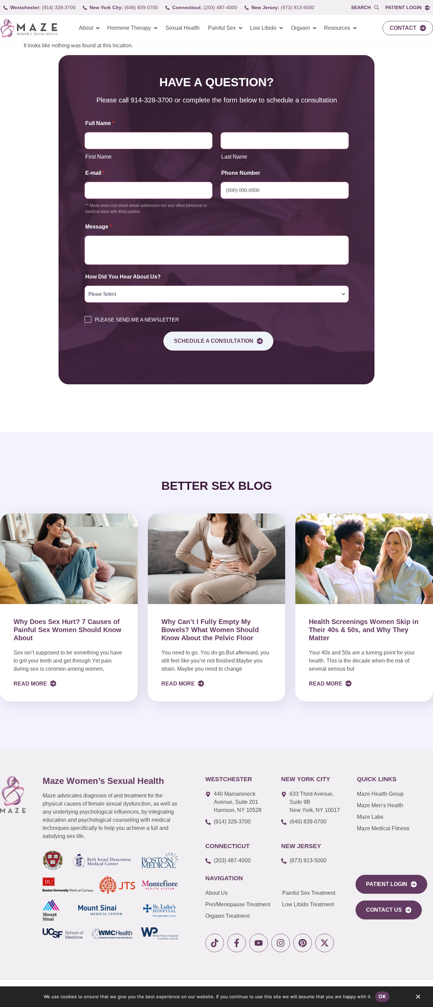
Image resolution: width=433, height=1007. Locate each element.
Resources (337, 28)
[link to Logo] (28, 28)
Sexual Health (182, 28)
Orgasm (300, 28)
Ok (382, 996)
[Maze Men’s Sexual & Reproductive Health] (13, 794)
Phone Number (240, 173)
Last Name (234, 157)
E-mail (95, 173)
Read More (31, 684)
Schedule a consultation (213, 341)
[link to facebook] (236, 943)
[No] (418, 998)
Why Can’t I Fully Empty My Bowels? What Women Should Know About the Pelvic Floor (210, 630)
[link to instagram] (280, 943)
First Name (98, 157)
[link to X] (324, 943)
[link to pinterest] (302, 943)
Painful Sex (222, 28)
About (86, 28)
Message (98, 227)
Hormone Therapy (129, 28)
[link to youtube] (258, 943)
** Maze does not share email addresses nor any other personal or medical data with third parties (146, 208)
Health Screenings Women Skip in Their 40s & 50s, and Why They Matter (363, 630)
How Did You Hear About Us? (123, 277)
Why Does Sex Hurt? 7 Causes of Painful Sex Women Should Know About (67, 630)
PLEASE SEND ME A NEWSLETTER (137, 319)
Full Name (99, 123)
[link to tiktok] (214, 943)
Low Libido (263, 28)
